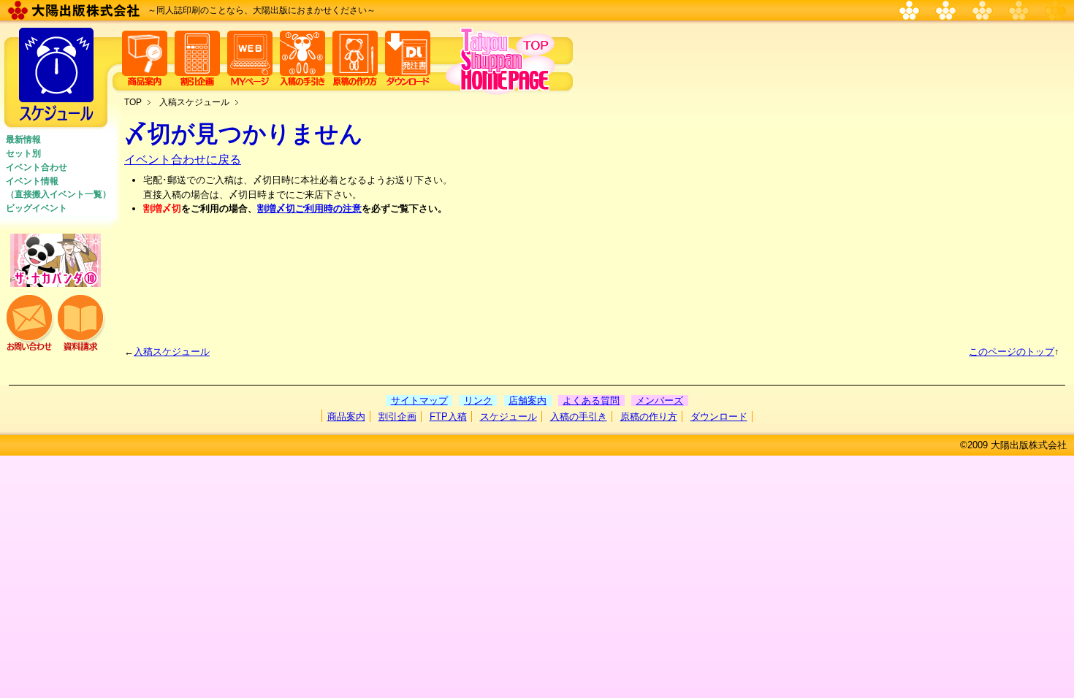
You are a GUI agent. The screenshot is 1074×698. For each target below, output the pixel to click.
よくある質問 (591, 400)
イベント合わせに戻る (182, 159)
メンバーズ (659, 400)
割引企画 (397, 416)
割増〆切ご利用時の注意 (309, 208)
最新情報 (23, 139)
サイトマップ (419, 400)
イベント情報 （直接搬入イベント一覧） (58, 187)
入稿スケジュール (194, 102)
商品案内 (346, 416)
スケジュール (508, 416)
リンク (478, 400)
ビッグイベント (36, 208)
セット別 (23, 153)
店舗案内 (527, 400)
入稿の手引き (578, 416)
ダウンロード (718, 416)
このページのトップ (1011, 351)
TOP (133, 102)
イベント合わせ (36, 167)
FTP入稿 (448, 416)
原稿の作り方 (648, 416)
